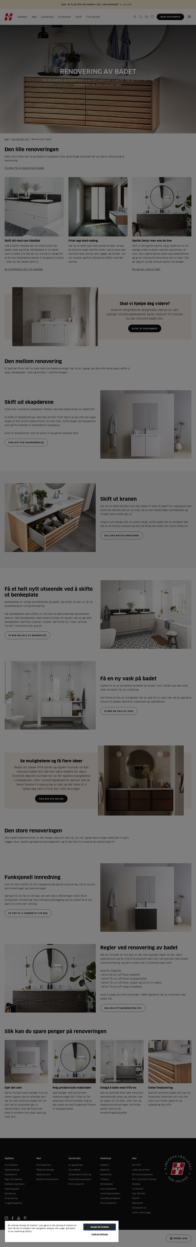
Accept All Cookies (99, 1227)
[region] (62, 1231)
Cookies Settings (99, 1234)
